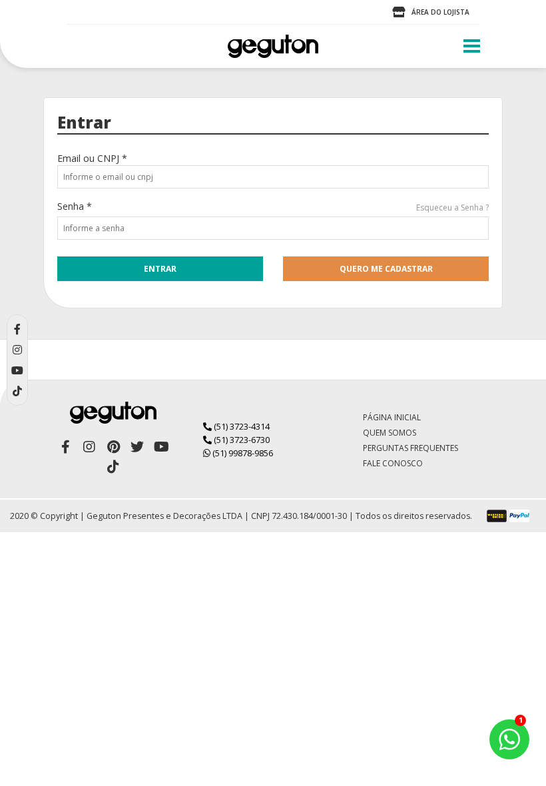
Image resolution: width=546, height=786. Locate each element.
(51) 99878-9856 (241, 453)
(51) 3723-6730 (241, 440)
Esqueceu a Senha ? (452, 207)
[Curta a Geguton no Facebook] (65, 447)
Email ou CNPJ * (92, 158)
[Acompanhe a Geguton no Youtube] (161, 447)
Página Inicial (392, 417)
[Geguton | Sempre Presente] (273, 46)
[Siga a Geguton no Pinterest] (113, 447)
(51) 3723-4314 (241, 426)
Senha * (74, 206)
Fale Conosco (393, 463)
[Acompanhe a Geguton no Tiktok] (113, 467)
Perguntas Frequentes (410, 448)
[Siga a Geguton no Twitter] (137, 447)
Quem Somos (389, 432)
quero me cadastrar (386, 268)
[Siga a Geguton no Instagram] (89, 447)
